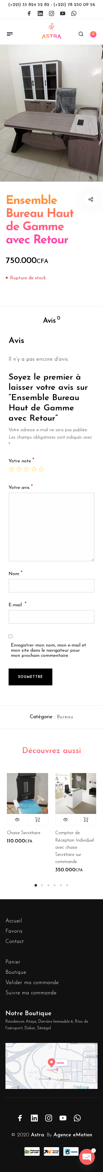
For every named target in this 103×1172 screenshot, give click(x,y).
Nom (16, 573)
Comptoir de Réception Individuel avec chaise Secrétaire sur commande (74, 847)
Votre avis (21, 487)
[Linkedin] (40, 13)
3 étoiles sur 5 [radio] (26, 469)
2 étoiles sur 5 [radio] (19, 469)
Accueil (13, 921)
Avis (51, 320)
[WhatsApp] (73, 13)
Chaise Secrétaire (23, 833)
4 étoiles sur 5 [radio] (34, 469)
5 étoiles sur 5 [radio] (41, 469)
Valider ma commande (32, 983)
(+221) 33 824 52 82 (29, 5)
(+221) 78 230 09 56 (74, 5)
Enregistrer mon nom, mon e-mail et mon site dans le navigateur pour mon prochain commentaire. (48, 650)
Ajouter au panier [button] (86, 819)
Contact (14, 941)
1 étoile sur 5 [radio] (11, 469)
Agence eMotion (73, 1135)
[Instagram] (51, 13)
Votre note (21, 460)
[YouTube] (62, 13)
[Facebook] (29, 13)
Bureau (65, 717)
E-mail (18, 604)
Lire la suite (37, 819)
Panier (12, 962)
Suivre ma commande (30, 993)
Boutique (15, 972)
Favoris (13, 931)
